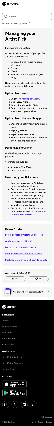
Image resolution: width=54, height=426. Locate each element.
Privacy (40, 422)
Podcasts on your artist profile (20, 247)
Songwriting (8, 369)
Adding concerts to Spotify (19, 241)
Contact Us (8, 344)
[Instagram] (5, 404)
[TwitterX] (15, 404)
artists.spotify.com (29, 98)
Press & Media (9, 326)
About (5, 320)
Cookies (49, 422)
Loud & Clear (9, 338)
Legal (34, 422)
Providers (7, 332)
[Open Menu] (50, 4)
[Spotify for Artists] (10, 4)
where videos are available (28, 213)
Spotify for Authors (12, 357)
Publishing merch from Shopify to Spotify (26, 259)
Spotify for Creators (12, 363)
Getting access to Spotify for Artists (23, 253)
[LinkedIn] (24, 404)
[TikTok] (33, 404)
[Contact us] (47, 291)
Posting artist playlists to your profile (24, 234)
